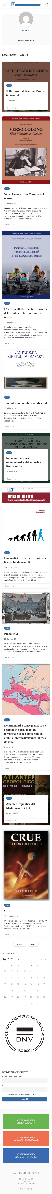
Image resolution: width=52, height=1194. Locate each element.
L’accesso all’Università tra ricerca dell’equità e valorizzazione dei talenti (26, 313)
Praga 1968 (11, 633)
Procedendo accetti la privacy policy (20, 1094)
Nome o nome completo (12, 1077)
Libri (9, 85)
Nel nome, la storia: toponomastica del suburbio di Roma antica (25, 462)
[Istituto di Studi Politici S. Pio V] (26, 4)
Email (4, 1085)
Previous (20, 944)
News (7, 628)
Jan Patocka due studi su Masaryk (26, 403)
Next (33, 944)
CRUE (8, 910)
